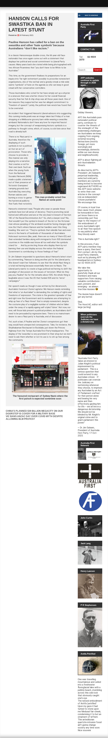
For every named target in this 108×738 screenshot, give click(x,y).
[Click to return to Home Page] (90, 17)
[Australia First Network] (90, 454)
